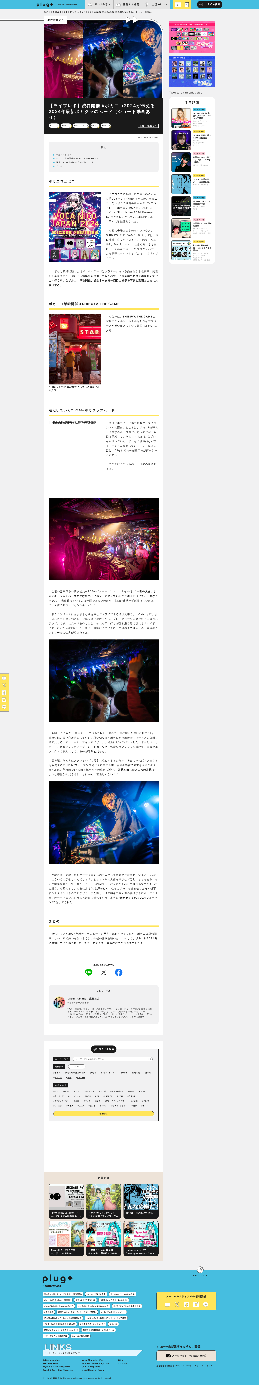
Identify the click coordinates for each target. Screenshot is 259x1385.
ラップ (88, 1101)
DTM (148, 1073)
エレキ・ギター (117, 1091)
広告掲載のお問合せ (165, 1366)
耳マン (121, 1360)
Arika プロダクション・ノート (113, 1312)
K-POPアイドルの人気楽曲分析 (127, 1306)
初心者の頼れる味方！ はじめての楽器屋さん (202, 248)
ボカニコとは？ (63, 154)
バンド (67, 1091)
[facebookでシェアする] (118, 972)
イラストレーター (109, 1073)
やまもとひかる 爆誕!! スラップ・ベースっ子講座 (202, 115)
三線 (77, 1101)
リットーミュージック (203, 1366)
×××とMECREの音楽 (96, 1294)
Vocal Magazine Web (92, 1360)
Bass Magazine (50, 1363)
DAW (81, 1106)
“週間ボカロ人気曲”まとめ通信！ (114, 1300)
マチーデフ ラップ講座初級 (55, 1336)
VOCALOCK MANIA (75, 1073)
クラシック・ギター (62, 1101)
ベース (132, 1091)
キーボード (59, 1096)
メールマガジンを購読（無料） (189, 1355)
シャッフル (78, 1067)
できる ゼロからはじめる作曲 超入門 (59, 1324)
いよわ (94, 1073)
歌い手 (93, 1106)
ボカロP (58, 1077)
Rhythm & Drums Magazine (56, 1367)
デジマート (123, 1363)
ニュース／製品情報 (80, 1336)
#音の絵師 (48, 1312)
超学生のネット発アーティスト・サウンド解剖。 (202, 159)
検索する (103, 1114)
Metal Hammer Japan (93, 1370)
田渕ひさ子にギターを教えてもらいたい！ (61, 1330)
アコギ (103, 1091)
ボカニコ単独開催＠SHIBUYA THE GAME (77, 158)
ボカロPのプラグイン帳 (85, 1300)
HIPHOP (109, 1096)
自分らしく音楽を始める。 (68, 4)
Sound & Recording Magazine (58, 1370)
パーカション (75, 1096)
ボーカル (90, 1091)
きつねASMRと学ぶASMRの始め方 (202, 136)
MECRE (136, 1073)
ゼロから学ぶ (103, 4)
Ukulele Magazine (91, 1367)
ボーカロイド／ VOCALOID (122, 1294)
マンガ (125, 1073)
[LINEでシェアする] (88, 972)
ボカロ (57, 1073)
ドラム (143, 1091)
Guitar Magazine (51, 1360)
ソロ (56, 1091)
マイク (70, 1106)
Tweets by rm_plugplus (185, 92)
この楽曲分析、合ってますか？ (92, 1324)
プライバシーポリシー (185, 1366)
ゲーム (145, 1106)
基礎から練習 (131, 4)
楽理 (69, 1077)
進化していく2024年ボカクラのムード (75, 162)
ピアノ (78, 1091)
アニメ (104, 1106)
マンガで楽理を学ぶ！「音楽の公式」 (202, 180)
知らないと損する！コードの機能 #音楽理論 (63, 1294)
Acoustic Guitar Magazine (95, 1363)
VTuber (58, 1106)
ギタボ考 (113, 1324)
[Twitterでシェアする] (103, 972)
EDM (121, 1096)
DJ (98, 1096)
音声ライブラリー (120, 1106)
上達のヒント (159, 4)
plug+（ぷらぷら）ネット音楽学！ (57, 1300)
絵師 (135, 1106)
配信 (98, 1101)
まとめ (59, 166)
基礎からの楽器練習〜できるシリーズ (98, 1330)
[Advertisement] (128, 1145)
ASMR (147, 1101)
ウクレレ (132, 1096)
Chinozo (81, 1077)
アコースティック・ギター (116, 1101)
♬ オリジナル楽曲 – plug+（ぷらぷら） (73, 422)
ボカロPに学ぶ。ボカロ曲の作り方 (202, 202)
